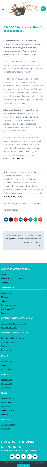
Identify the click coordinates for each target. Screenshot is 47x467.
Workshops (6, 369)
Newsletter (5, 429)
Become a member (9, 305)
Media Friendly (7, 402)
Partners (4, 313)
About (3, 274)
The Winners (6, 388)
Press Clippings (7, 398)
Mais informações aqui (13, 196)
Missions (4, 297)
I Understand (23, 465)
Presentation (6, 293)
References (6, 350)
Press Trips (5, 414)
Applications (6, 384)
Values (4, 301)
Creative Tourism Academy (12, 338)
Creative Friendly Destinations (13, 324)
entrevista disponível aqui (14, 158)
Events (4, 365)
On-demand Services (10, 309)
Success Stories (7, 410)
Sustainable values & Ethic (12, 278)
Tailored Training (8, 342)
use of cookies (39, 463)
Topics (4, 346)
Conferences (6, 361)
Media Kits (5, 406)
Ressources (6, 283)
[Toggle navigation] (3, 8)
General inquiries (8, 425)
